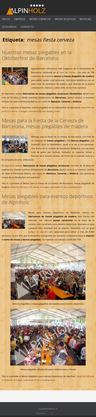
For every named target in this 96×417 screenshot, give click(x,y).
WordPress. (57, 413)
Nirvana (48, 413)
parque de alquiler (38, 231)
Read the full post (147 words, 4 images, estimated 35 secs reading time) (46, 187)
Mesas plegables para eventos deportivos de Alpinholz (47, 199)
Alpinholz (9, 165)
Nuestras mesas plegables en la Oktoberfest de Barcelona (36, 55)
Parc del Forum (68, 72)
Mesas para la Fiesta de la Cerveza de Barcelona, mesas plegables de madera (45, 123)
